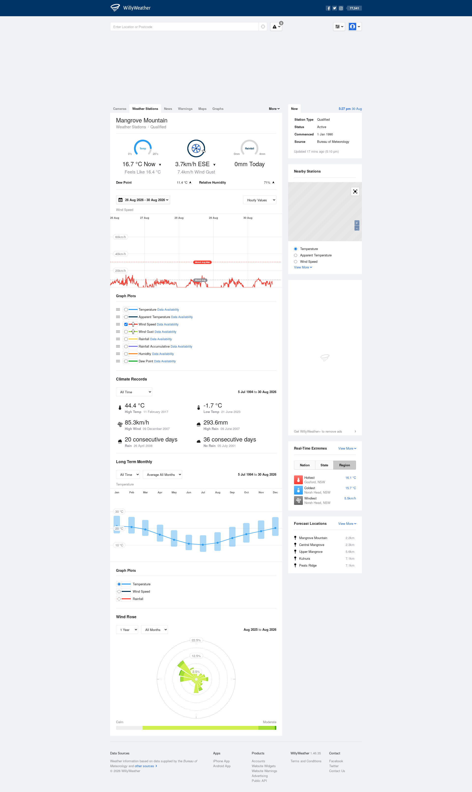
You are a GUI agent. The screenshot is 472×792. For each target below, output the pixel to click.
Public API (259, 780)
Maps (202, 108)
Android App (222, 765)
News (168, 108)
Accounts (258, 761)
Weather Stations (145, 108)
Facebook (336, 761)
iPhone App (221, 761)
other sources (144, 765)
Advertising (260, 775)
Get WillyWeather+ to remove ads (318, 431)
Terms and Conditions (306, 761)
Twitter (334, 765)
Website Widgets (264, 765)
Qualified (158, 127)
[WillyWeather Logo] (133, 8)
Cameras (119, 108)
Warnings (185, 108)
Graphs (217, 108)
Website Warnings (264, 770)
